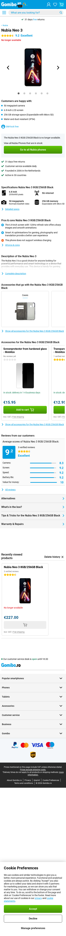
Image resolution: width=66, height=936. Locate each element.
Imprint (37, 780)
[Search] (60, 12)
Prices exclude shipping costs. (33, 770)
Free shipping (18, 417)
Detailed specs (12, 209)
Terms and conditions (23, 783)
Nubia (5, 25)
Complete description (15, 273)
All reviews (10, 489)
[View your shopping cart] (61, 4)
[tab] (19, 93)
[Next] (58, 67)
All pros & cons (12, 245)
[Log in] (48, 4)
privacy (38, 898)
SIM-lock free (12, 126)
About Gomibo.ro (14, 780)
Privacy (28, 780)
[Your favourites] (55, 4)
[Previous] (8, 67)
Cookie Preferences (51, 780)
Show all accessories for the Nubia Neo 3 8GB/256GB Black (34, 331)
